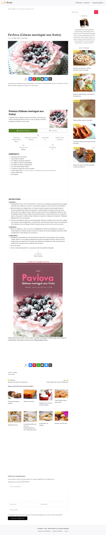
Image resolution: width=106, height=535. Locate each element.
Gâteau (14, 9)
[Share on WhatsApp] (38, 79)
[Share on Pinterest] (34, 79)
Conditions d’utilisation (57, 531)
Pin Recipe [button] (54, 130)
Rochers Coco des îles (61, 423)
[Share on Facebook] (30, 79)
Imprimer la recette (24, 130)
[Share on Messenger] (46, 79)
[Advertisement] (38, 22)
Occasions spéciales (97, 3)
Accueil (9, 9)
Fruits (13, 374)
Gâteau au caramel (29, 401)
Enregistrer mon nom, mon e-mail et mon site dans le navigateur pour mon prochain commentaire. (36, 515)
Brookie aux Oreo (13, 425)
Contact (66, 531)
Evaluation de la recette (14, 482)
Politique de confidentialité (44, 531)
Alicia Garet (24, 38)
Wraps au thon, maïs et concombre (83, 120)
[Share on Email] (42, 79)
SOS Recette (79, 3)
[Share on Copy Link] (50, 79)
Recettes (86, 3)
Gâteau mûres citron (40, 340)
